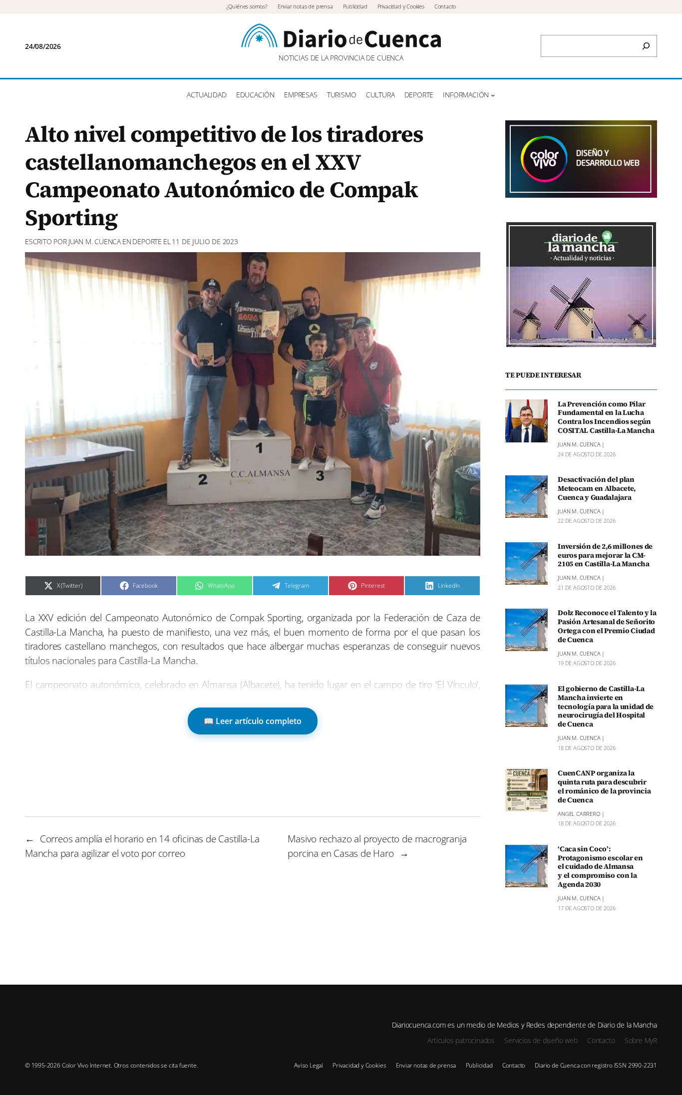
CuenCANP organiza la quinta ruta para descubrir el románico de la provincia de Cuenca (604, 786)
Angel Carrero (579, 813)
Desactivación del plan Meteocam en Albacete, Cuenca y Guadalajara (597, 488)
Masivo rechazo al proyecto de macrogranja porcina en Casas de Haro (377, 846)
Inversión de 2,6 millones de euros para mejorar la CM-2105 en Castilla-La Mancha (605, 555)
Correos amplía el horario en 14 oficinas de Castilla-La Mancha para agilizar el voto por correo (142, 846)
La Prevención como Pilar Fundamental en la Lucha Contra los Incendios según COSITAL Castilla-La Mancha (606, 417)
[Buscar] (646, 45)
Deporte (147, 241)
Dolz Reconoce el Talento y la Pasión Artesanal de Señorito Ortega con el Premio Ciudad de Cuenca (607, 626)
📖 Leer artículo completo (253, 721)
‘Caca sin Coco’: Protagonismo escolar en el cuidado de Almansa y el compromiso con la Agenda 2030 (600, 867)
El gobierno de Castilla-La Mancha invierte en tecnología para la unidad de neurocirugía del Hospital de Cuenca (606, 707)
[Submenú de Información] (493, 95)
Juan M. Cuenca (94, 241)
